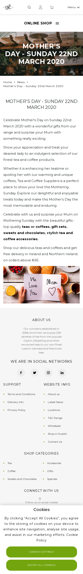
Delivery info (15, 402)
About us (54, 394)
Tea (10, 463)
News (21, 82)
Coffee (11, 471)
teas (26, 227)
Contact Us (55, 441)
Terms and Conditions (21, 394)
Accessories (54, 463)
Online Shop (38, 23)
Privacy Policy (17, 410)
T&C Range (55, 418)
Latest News (55, 402)
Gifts (50, 471)
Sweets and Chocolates (22, 479)
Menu (72, 7)
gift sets (58, 227)
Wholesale (54, 425)
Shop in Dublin (57, 433)
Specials (52, 479)
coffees (43, 227)
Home (7, 82)
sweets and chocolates (24, 233)
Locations (54, 410)
